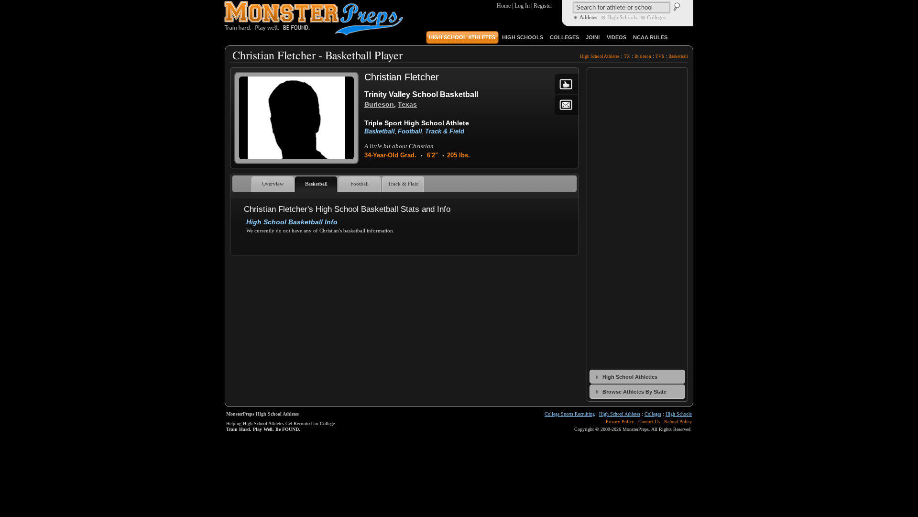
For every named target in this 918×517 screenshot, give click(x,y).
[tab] (637, 377)
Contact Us (649, 421)
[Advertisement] (404, 282)
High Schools (679, 414)
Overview (273, 184)
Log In (522, 5)
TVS (660, 56)
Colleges (653, 414)
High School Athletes (600, 56)
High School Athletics (629, 377)
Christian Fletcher (401, 77)
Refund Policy (678, 421)
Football (410, 131)
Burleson (642, 56)
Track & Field (444, 131)
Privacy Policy (620, 421)
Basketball (678, 56)
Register (543, 5)
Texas (407, 104)
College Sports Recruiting (570, 414)
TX (627, 56)
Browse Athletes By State (634, 392)
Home (504, 5)
